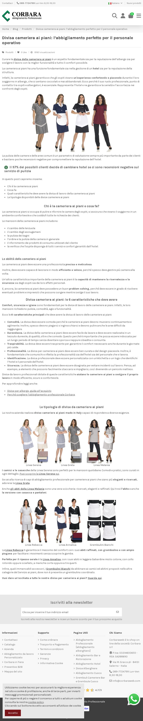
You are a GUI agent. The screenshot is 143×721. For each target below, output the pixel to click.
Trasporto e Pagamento (54, 644)
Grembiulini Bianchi (58, 568)
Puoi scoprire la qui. (39, 473)
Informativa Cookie (51, 663)
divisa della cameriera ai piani (32, 59)
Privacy (44, 658)
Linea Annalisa (52, 559)
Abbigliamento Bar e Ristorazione (88, 657)
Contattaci (7, 3)
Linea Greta (22, 483)
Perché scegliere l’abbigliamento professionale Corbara (41, 394)
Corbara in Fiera (14, 662)
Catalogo (9, 644)
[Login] (123, 16)
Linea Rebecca (14, 550)
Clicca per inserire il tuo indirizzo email (45, 612)
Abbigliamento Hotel (88, 663)
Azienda (9, 649)
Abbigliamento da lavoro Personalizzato (19, 655)
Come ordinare (49, 639)
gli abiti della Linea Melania (27, 488)
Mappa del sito (13, 671)
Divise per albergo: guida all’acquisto (29, 390)
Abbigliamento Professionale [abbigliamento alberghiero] (85, 645)
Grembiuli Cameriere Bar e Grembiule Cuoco (90, 679)
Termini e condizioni (51, 649)
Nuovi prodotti (134, 3)
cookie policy (36, 702)
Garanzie (45, 654)
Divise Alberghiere (86, 668)
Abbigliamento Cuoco (89, 673)
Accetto (13, 713)
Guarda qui (95, 578)
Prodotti (10, 52)
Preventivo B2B (13, 667)
